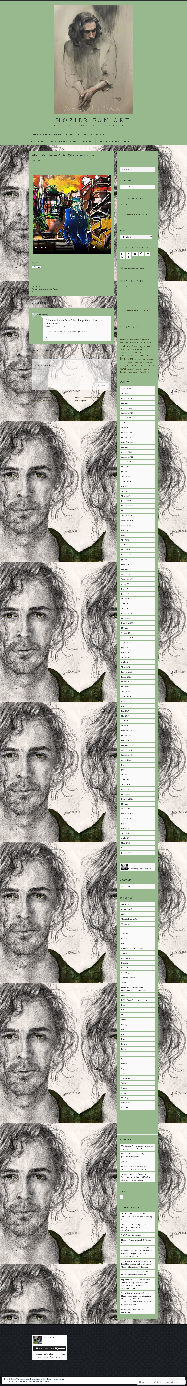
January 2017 (126, 735)
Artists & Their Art (94, 134)
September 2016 (127, 755)
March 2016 (125, 784)
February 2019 (126, 613)
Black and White (128, 346)
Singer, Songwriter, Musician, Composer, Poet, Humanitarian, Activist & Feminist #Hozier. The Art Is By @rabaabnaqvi (136, 1264)
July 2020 (124, 530)
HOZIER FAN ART (93, 120)
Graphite (143, 349)
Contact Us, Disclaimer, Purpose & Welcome (54, 141)
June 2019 (125, 593)
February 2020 (126, 554)
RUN (123, 1058)
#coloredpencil (135, 339)
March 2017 (125, 725)
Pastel (129, 366)
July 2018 (124, 647)
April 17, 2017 (36, 160)
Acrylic (143, 342)
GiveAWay (125, 972)
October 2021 (126, 476)
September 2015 (127, 813)
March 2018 (125, 667)
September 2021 (127, 481)
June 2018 (125, 652)
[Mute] (56, 1348)
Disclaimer (87, 141)
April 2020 (125, 545)
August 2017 (126, 701)
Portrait (151, 366)
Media (142, 362)
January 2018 (126, 677)
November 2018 (127, 628)
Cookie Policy (45, 1381)
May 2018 (125, 657)
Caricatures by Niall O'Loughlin (133, 948)
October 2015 (126, 809)
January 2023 (126, 437)
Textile (123, 1083)
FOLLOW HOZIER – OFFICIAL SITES (113, 141)
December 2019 (127, 564)
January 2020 (126, 559)
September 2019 (127, 579)
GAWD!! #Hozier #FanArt (131, 1235)
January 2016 (126, 794)
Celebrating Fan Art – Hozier (135, 310)
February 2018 (126, 672)
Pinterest (144, 365)
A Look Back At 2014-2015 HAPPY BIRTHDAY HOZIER (55, 134)
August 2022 (126, 462)
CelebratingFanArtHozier (133, 214)
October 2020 (126, 515)
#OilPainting (125, 924)
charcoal (148, 346)
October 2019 (126, 574)
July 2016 (124, 765)
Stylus (123, 1073)
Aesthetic (150, 342)
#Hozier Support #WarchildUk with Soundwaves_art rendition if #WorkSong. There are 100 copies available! (136, 1177)
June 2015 (125, 828)
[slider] (61, 1348)
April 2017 (125, 721)
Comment (101, 385)
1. (43, 1354)
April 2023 (125, 422)
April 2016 (125, 779)
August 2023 (126, 418)
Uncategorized (133, 372)
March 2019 (125, 608)
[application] (49, 1348)
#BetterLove (124, 339)
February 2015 (126, 848)
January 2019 (126, 618)
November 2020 (127, 510)
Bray (140, 346)
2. (47, 1357)
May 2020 (125, 540)
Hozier (43, 292)
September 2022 (127, 457)
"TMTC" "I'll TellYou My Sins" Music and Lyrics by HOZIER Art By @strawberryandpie (137, 1227)
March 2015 (125, 843)
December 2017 (127, 681)
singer (123, 368)
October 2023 (126, 408)
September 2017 (127, 696)
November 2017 (127, 686)
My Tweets (123, 204)
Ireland (129, 362)
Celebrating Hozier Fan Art (49, 289)
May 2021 (125, 491)
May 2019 (125, 598)
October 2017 (126, 691)
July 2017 (124, 706)
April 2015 (125, 838)
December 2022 (127, 442)
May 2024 (125, 393)
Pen (133, 366)
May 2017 (125, 716)
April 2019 (125, 603)
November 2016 (127, 745)
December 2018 (127, 623)
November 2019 (127, 569)
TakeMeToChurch (134, 369)
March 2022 (125, 466)
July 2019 (124, 589)
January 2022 (126, 471)
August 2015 (126, 818)
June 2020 (125, 535)
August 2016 (126, 760)
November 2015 (127, 804)
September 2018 (127, 637)
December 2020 (127, 506)
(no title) (124, 1161)
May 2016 (125, 774)
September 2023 (127, 413)
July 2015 (124, 823)
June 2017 (125, 711)
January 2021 (126, 501)
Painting (123, 366)
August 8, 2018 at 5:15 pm (54, 326)
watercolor (125, 1102)
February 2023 (126, 432)
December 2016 (127, 740)
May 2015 (125, 833)
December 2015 (127, 799)
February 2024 (126, 398)
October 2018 (126, 633)
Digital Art (125, 963)
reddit (123, 1053)
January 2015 (126, 852)
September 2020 (127, 520)
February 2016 (126, 789)
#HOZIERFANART (130, 342)
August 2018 (126, 642)
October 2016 (126, 750)
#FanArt (145, 339)
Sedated (124, 1063)
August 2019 (126, 584)
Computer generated (128, 958)
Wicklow (144, 371)
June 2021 (125, 486)
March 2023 (125, 427)
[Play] (37, 1348)
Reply (65, 326)
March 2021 (125, 496)
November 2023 (127, 403)
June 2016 (125, 769)
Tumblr (145, 368)
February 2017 (126, 730)
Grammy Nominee (129, 349)
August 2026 (126, 388)
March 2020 (125, 549)
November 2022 (127, 447)
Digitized (124, 968)
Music (149, 362)
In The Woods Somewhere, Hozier (134, 1000)
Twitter (123, 371)
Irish (136, 362)
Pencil (137, 366)
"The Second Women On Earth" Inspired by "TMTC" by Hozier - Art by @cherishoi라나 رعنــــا (137, 1216)
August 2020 (126, 525)
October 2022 (126, 452)
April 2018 (125, 662)
